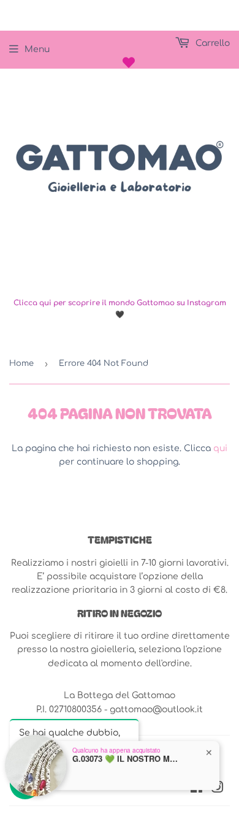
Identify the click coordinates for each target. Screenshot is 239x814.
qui (220, 448)
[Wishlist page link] (129, 62)
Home (21, 363)
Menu (37, 49)
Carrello (211, 43)
